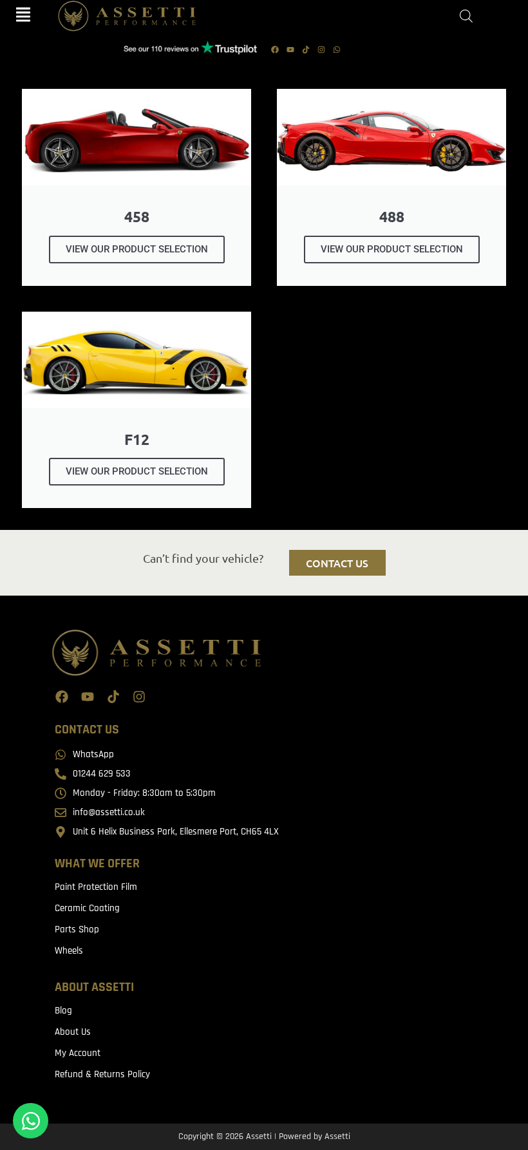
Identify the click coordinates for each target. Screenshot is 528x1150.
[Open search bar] (466, 16)
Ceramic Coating (87, 908)
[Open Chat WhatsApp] (30, 1120)
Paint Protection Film (96, 887)
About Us (73, 1032)
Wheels (69, 951)
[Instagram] (321, 49)
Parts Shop (77, 929)
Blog (63, 1010)
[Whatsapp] (336, 49)
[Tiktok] (306, 49)
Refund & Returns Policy (102, 1074)
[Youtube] (290, 49)
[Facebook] (275, 49)
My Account (77, 1053)
